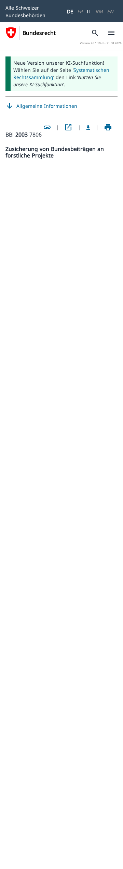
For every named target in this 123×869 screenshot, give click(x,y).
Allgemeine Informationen (41, 106)
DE (70, 11)
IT (89, 11)
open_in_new (68, 127)
